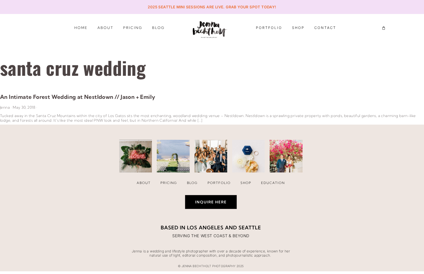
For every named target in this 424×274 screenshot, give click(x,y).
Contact (325, 28)
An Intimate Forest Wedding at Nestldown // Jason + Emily (77, 96)
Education (273, 183)
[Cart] (384, 28)
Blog (158, 28)
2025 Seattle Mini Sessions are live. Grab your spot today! (212, 7)
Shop (298, 28)
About (105, 28)
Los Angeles (205, 227)
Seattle (249, 227)
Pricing (132, 28)
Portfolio (269, 28)
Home (81, 28)
